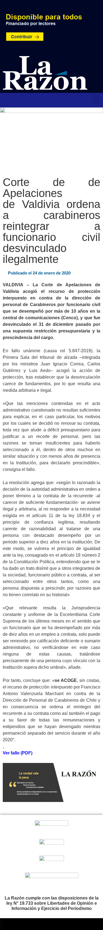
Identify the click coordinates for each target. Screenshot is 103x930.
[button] (96, 98)
